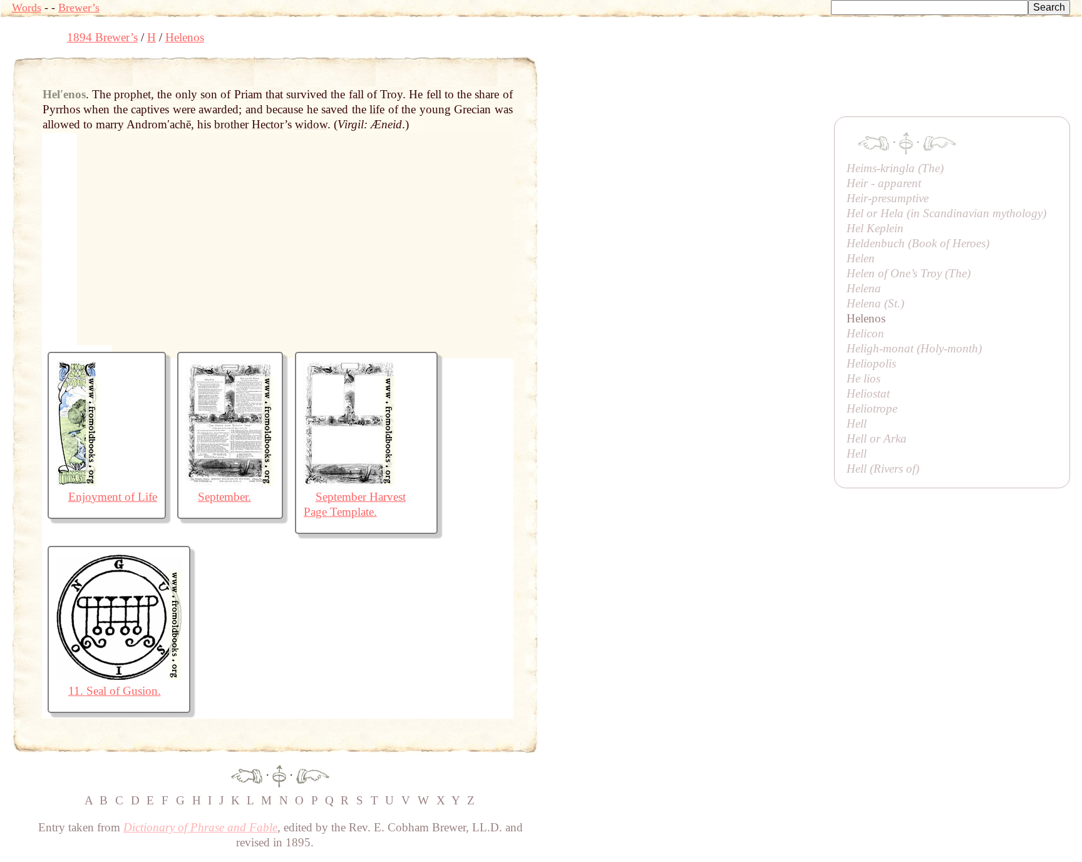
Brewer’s (79, 7)
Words (26, 7)
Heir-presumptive (888, 198)
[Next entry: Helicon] (312, 774)
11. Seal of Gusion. (114, 690)
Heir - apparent (884, 183)
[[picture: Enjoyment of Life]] (77, 481)
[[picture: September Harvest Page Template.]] (349, 481)
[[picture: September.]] (230, 481)
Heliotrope (872, 408)
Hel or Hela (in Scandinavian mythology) (946, 213)
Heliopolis (871, 363)
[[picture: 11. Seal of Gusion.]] (119, 675)
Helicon (865, 333)
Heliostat (868, 393)
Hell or (877, 438)
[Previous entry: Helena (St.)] (246, 774)
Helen (861, 258)
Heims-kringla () (895, 168)
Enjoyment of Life (112, 496)
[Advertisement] (766, 84)
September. (224, 496)
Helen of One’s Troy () (909, 273)
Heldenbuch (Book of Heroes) (918, 243)
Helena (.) (875, 303)
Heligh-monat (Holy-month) (914, 348)
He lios (863, 378)
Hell (857, 423)
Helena (864, 288)
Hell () (883, 468)
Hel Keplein (875, 228)
